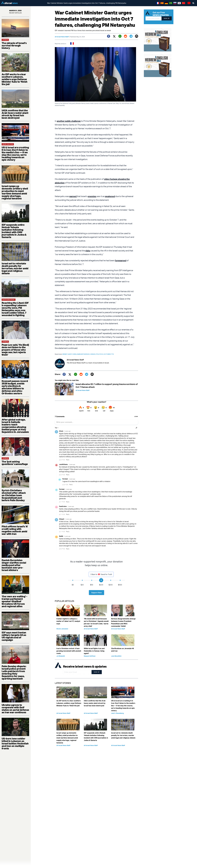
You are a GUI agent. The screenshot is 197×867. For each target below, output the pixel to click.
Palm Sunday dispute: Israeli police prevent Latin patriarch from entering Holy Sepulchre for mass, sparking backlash (14, 672)
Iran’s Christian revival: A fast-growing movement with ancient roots (68, 650)
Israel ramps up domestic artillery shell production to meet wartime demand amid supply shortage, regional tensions (15, 192)
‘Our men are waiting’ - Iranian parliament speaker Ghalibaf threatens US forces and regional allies (14, 601)
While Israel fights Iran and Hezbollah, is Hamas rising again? (94, 650)
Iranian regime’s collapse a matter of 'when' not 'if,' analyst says (68, 621)
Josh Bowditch (116, 656)
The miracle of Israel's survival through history (14, 45)
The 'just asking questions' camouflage (15, 463)
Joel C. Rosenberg (117, 713)
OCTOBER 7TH (109, 354)
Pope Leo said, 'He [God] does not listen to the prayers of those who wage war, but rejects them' (15, 349)
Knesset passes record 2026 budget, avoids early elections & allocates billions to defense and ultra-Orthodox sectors (15, 387)
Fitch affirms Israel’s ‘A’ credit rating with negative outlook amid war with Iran (15, 530)
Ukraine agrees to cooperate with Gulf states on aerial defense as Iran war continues (15, 708)
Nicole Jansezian (62, 629)
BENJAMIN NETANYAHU (82, 354)
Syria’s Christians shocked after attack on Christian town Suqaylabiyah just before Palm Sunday (14, 495)
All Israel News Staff (62, 37)
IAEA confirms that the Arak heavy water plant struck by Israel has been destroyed (15, 114)
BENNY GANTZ (67, 354)
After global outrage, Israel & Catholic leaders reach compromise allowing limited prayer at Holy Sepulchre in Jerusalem (15, 425)
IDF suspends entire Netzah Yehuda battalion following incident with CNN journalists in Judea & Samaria (14, 231)
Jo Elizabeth (60, 656)
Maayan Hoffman (89, 656)
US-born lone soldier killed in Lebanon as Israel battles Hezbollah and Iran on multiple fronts (15, 743)
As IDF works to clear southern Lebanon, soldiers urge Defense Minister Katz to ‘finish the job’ (14, 79)
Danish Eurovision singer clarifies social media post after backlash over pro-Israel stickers (14, 565)
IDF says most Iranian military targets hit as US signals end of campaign (14, 636)
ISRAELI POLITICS (97, 354)
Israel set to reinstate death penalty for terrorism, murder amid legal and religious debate (15, 268)
